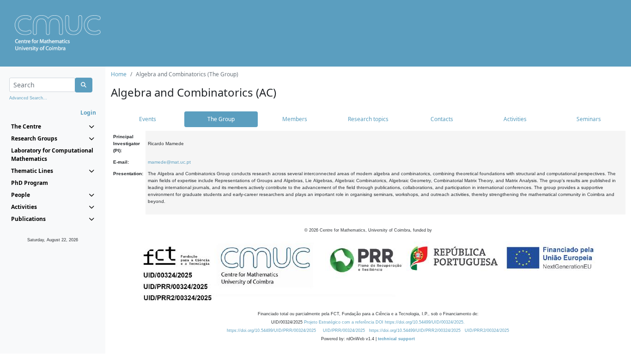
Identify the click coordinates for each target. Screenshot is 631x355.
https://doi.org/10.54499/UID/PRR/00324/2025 (271, 330)
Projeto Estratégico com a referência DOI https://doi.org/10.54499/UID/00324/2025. (384, 322)
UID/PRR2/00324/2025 (487, 330)
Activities (515, 119)
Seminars (588, 119)
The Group (221, 119)
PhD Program (29, 183)
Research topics (368, 119)
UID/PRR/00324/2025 (344, 330)
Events (147, 119)
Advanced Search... (28, 98)
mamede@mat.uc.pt (169, 162)
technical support (396, 339)
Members (294, 119)
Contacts (442, 119)
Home (119, 74)
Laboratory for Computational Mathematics (52, 155)
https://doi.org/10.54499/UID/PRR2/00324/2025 (415, 330)
